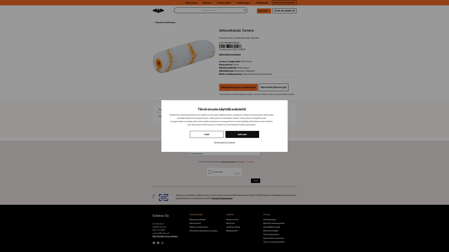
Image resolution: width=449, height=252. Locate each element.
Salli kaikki (242, 134)
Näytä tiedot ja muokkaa (224, 142)
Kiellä (206, 134)
